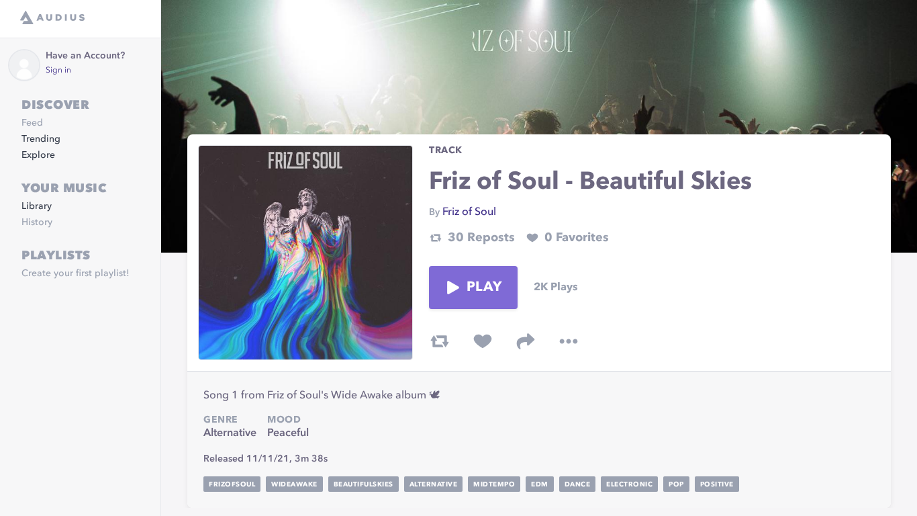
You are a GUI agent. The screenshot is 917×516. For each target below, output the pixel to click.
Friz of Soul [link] (469, 212)
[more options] (568, 341)
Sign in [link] (58, 71)
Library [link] (36, 206)
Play (484, 287)
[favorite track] (482, 341)
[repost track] (439, 341)
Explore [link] (38, 155)
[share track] (525, 341)
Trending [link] (40, 139)
